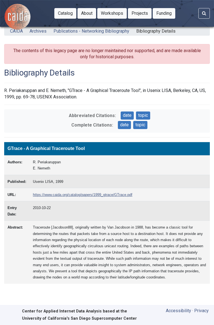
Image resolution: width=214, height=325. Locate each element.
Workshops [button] (114, 13)
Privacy (201, 310)
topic (143, 115)
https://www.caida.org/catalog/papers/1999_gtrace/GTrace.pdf (82, 195)
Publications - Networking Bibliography (91, 31)
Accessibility (178, 310)
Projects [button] (142, 13)
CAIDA (16, 31)
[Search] (204, 13)
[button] (65, 13)
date (127, 115)
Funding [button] (165, 13)
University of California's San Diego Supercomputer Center (79, 318)
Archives (38, 31)
